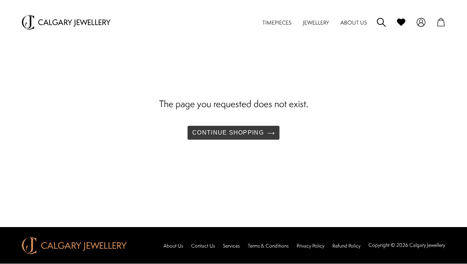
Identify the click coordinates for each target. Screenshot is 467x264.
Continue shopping (228, 132)
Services (231, 245)
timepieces (277, 22)
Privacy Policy (310, 245)
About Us (173, 245)
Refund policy (346, 245)
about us (353, 22)
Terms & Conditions (268, 245)
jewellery (316, 22)
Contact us (203, 245)
